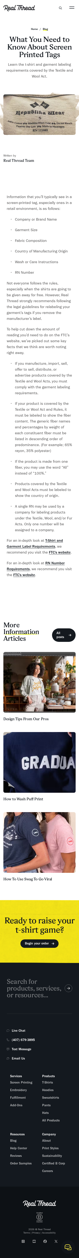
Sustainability (52, 1155)
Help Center (18, 1148)
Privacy (36, 1232)
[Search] (60, 8)
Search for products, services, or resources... (34, 988)
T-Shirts (47, 1082)
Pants (46, 1105)
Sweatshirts (50, 1097)
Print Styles (50, 1148)
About (46, 1140)
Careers (47, 1171)
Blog (13, 1140)
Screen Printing (21, 1082)
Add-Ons (16, 1105)
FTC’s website (60, 552)
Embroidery (18, 1090)
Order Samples (21, 1163)
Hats (45, 1112)
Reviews (16, 1155)
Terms (26, 1232)
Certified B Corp (53, 1163)
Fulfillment (18, 1097)
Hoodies (48, 1090)
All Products (51, 1120)
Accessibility (49, 1232)
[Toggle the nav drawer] (72, 7)
